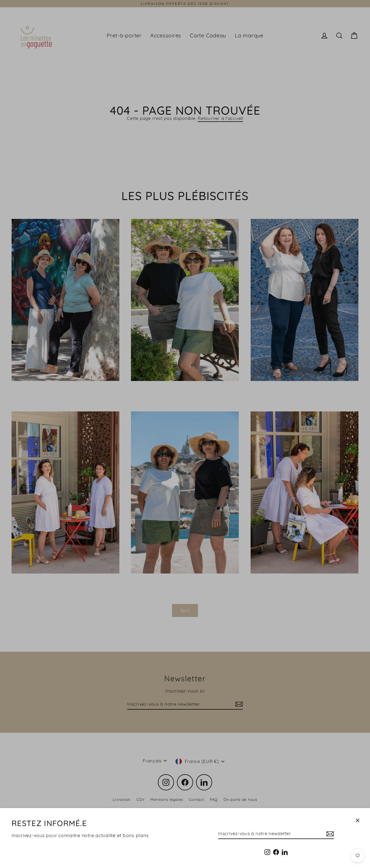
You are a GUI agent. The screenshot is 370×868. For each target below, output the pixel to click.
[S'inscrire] (329, 833)
